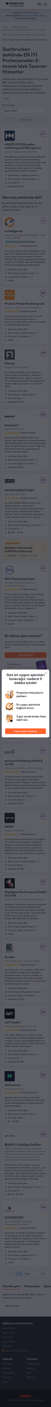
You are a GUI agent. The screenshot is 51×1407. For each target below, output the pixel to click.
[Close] (45, 673)
